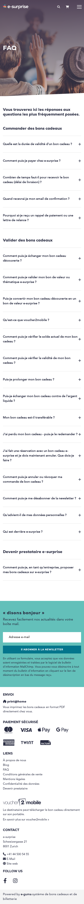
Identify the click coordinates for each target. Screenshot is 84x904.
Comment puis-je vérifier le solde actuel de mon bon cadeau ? (40, 339)
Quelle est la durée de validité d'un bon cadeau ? (37, 144)
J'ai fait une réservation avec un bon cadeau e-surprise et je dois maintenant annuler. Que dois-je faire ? (38, 455)
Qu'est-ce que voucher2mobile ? (26, 320)
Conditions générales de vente (22, 774)
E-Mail (11, 859)
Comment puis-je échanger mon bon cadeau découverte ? (34, 258)
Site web (12, 863)
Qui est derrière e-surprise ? (23, 531)
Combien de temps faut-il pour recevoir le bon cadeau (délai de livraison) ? (36, 180)
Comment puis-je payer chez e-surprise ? (32, 160)
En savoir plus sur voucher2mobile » (26, 819)
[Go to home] (15, 7)
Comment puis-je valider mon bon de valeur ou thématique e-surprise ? (36, 280)
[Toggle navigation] (79, 7)
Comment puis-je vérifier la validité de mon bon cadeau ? (37, 361)
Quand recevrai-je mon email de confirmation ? (36, 198)
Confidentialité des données (21, 784)
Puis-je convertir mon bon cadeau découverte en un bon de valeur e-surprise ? (39, 301)
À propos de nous (14, 760)
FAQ (6, 769)
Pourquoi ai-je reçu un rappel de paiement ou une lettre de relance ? (38, 218)
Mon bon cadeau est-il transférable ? (29, 417)
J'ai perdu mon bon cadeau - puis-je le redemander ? (40, 434)
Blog (6, 765)
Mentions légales (14, 779)
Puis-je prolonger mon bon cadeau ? (28, 379)
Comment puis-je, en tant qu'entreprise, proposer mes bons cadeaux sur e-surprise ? (38, 570)
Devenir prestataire (15, 788)
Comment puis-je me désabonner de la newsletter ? (39, 498)
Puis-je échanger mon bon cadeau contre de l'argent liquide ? (40, 399)
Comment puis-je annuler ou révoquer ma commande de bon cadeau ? (32, 479)
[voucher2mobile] (22, 802)
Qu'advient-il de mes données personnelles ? (35, 515)
